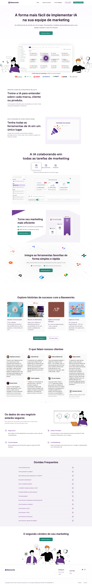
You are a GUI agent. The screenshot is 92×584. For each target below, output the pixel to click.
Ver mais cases (53, 338)
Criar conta (61, 572)
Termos (85, 582)
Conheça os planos (78, 2)
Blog (71, 573)
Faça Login (68, 2)
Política (79, 582)
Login (59, 574)
